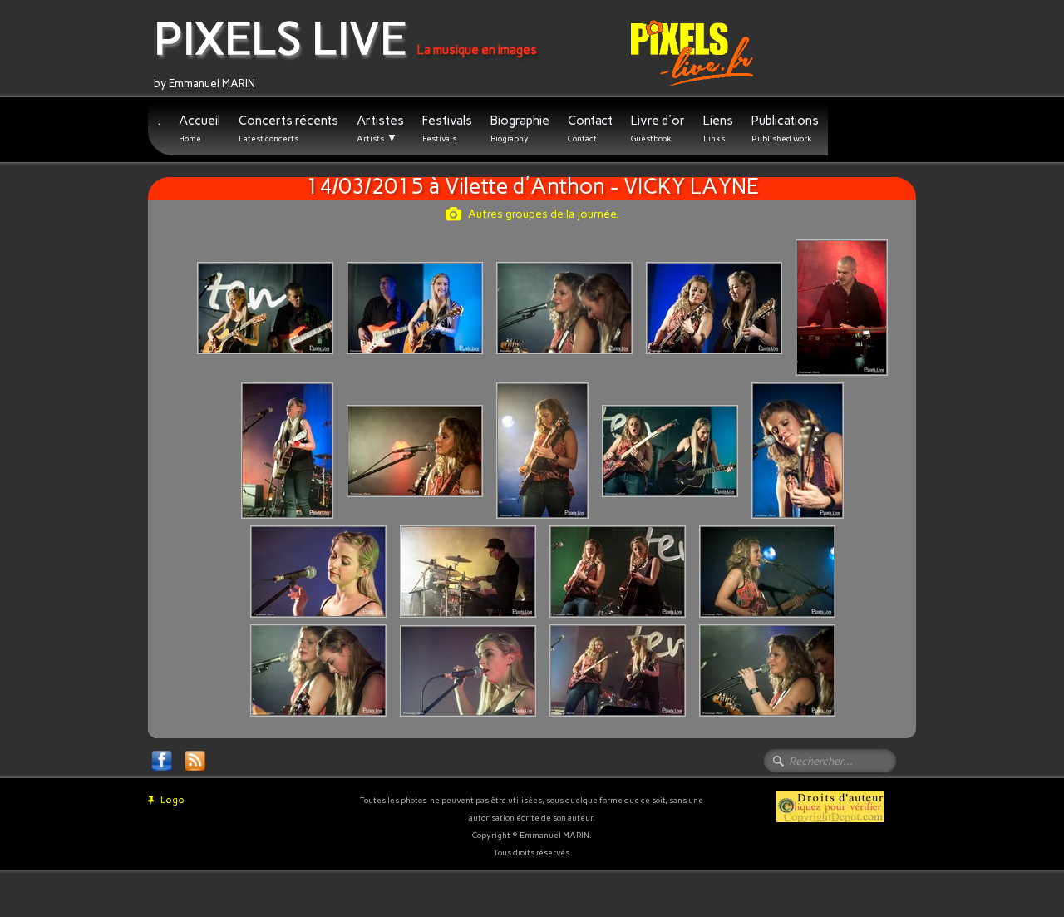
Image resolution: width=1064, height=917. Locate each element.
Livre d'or (658, 128)
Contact (590, 128)
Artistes (380, 128)
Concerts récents (288, 128)
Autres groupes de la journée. (543, 214)
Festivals (447, 128)
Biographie (519, 128)
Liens (718, 128)
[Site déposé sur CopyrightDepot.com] (830, 806)
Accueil (199, 128)
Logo (172, 800)
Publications (785, 128)
